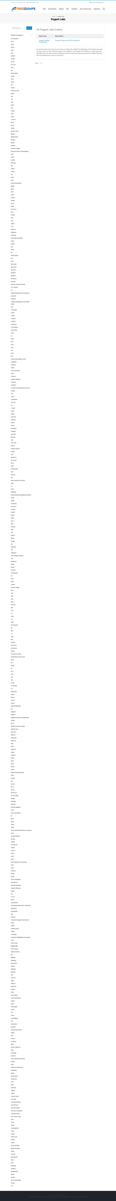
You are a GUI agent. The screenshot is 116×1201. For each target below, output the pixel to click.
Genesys (13, 526)
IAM (12, 593)
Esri (12, 477)
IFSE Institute (14, 625)
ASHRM (13, 215)
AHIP (12, 114)
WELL (12, 1160)
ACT (12, 85)
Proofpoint (14, 934)
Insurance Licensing (16, 654)
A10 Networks (14, 38)
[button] (103, 9)
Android (13, 160)
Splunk (12, 1073)
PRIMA (12, 925)
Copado (13, 391)
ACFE (12, 67)
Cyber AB (13, 417)
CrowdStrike (14, 399)
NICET (12, 819)
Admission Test (15, 90)
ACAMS (13, 59)
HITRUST (13, 570)
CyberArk (13, 420)
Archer (12, 195)
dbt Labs (13, 437)
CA (11, 290)
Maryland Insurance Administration (20, 717)
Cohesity (13, 376)
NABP (12, 758)
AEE (12, 96)
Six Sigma (13, 1041)
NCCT (12, 787)
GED (12, 524)
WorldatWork (14, 1171)
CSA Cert (13, 402)
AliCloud (13, 140)
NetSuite (13, 804)
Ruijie (12, 980)
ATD (12, 226)
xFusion (13, 1177)
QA (11, 954)
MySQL (13, 752)
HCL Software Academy (17, 555)
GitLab (12, 538)
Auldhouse (13, 232)
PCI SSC (13, 897)
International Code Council (18, 657)
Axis (12, 247)
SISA (12, 1035)
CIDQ (12, 333)
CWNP (12, 414)
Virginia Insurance (15, 1148)
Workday (13, 1168)
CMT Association (15, 370)
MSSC (12, 746)
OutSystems (14, 882)
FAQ (38, 2)
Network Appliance (16, 807)
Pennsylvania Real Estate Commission (21, 905)
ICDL (12, 610)
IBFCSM (13, 605)
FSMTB (13, 512)
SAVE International (16, 998)
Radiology (13, 960)
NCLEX (12, 790)
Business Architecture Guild (18, 284)
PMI (12, 914)
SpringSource (14, 1076)
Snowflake (13, 1053)
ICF (12, 613)
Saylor (12, 1004)
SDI (12, 1021)
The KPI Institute (15, 1108)
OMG (12, 868)
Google (13, 541)
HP (11, 576)
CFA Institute (14, 327)
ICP (12, 619)
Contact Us (21, 2)
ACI (12, 70)
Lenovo (13, 700)
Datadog (13, 431)
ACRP (12, 79)
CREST (12, 396)
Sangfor (13, 989)
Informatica (14, 648)
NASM (12, 769)
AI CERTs (13, 119)
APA (12, 166)
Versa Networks (15, 1145)
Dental (12, 446)
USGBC (13, 1134)
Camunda (13, 296)
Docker (13, 451)
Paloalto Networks (16, 888)
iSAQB (12, 665)
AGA (12, 102)
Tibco (12, 1119)
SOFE (12, 1064)
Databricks (13, 428)
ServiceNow (14, 1024)
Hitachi (12, 567)
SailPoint (13, 983)
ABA (12, 53)
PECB (12, 899)
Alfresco (13, 134)
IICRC (12, 636)
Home (44, 9)
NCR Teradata (14, 795)
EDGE (12, 466)
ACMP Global (14, 73)
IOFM (12, 659)
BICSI (12, 261)
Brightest (13, 275)
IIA (11, 628)
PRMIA (12, 931)
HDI (12, 558)
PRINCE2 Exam (15, 928)
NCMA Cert (14, 792)
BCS (12, 258)
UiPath (12, 1125)
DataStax (13, 434)
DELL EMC (13, 443)
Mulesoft (13, 749)
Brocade (13, 281)
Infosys (13, 651)
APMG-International (16, 183)
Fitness (13, 500)
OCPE (12, 856)
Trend (12, 1122)
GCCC (12, 521)
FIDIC (12, 489)
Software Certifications (17, 1067)
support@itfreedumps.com (98, 2)
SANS (12, 992)
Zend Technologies (16, 1180)
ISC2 (12, 671)
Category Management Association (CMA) (20, 303)
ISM (12, 677)
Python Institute (15, 952)
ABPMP (13, 56)
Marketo (13, 714)
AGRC (12, 105)
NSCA (12, 833)
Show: (36, 63)
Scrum (12, 1015)
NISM (12, 821)
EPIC (12, 472)
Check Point (14, 330)
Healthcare (14, 561)
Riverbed (13, 972)
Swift (12, 1085)
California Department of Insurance (20, 293)
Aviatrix (13, 244)
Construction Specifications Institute (20, 388)
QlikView (13, 957)
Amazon (13, 145)
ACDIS (12, 62)
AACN (12, 44)
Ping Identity (14, 911)
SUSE (12, 1082)
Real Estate (14, 963)
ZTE (12, 1186)
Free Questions (52, 9)
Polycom (13, 917)
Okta (12, 865)
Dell (12, 440)
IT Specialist (14, 686)
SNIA (12, 1050)
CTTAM (13, 408)
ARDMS (13, 200)
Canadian (13, 299)
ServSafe (13, 1027)
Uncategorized (15, 1128)
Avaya (12, 241)
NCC (12, 781)
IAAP (12, 590)
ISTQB (12, 683)
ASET (12, 212)
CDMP (12, 313)
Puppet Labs (14, 946)
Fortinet (13, 509)
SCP (12, 1012)
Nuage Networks (15, 836)
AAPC (12, 50)
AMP (12, 154)
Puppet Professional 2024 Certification (67, 40)
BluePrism (13, 270)
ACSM (12, 82)
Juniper (12, 694)
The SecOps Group (16, 1116)
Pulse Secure (14, 943)
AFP (12, 99)
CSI (12, 405)
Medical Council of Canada (18, 726)
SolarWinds (14, 1070)
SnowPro (13, 1056)
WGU (12, 1163)
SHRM (12, 1032)
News (67, 9)
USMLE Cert (14, 1137)
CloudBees (13, 362)
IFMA (12, 622)
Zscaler (13, 1183)
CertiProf (13, 321)
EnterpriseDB (14, 469)
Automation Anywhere (17, 238)
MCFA (12, 723)
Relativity (13, 969)
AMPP (12, 157)
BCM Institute (14, 255)
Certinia (13, 315)
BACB (12, 249)
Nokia (12, 827)
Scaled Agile (14, 1006)
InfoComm (14, 645)
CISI (12, 350)
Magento (13, 712)
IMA (12, 639)
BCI (12, 252)
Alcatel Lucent (14, 131)
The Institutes (14, 1105)
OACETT (13, 850)
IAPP (12, 596)
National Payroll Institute (17, 772)
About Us (14, 2)
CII (11, 336)
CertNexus (13, 324)
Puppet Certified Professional (44, 41)
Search (29, 28)
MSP (12, 743)
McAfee (13, 720)
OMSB (12, 873)
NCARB (13, 778)
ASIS (12, 218)
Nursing (13, 839)
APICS (12, 177)
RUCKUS (13, 978)
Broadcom (13, 278)
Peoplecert (14, 908)
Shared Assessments (16, 1030)
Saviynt (13, 1001)
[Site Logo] (23, 9)
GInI (12, 532)
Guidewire (13, 547)
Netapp (13, 798)
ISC (12, 668)
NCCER (13, 784)
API (12, 174)
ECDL (12, 463)
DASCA (13, 425)
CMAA (12, 367)
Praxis (12, 923)
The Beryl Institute (16, 1102)
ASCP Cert (13, 209)
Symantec (13, 1087)
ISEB (12, 674)
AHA (12, 108)
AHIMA (13, 111)
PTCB (12, 940)
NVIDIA (13, 847)
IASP (12, 599)
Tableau (13, 1090)
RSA (12, 975)
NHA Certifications (15, 813)
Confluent (13, 385)
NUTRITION (14, 845)
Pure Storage (14, 949)
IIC (11, 633)
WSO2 (12, 1174)
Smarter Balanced (15, 1047)
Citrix (12, 353)
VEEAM (13, 1139)
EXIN (12, 483)
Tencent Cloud (15, 1096)
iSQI (12, 680)
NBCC (12, 775)
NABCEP (13, 755)
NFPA (12, 810)
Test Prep (13, 1099)
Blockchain (13, 264)
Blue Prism (13, 267)
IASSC (12, 602)
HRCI (12, 579)
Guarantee (74, 9)
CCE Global (14, 310)
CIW (12, 356)
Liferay (12, 703)
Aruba (12, 206)
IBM (12, 607)
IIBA (12, 631)
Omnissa (13, 871)
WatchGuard (14, 1157)
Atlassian (13, 229)
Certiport (13, 318)
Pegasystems (14, 902)
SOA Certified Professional (18, 1058)
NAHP (12, 764)
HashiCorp (13, 553)
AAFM (12, 47)
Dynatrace (13, 457)
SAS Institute (14, 995)
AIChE (12, 122)
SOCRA (13, 1061)
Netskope (13, 801)
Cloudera (13, 365)
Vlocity (12, 1151)
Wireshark (13, 1165)
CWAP (12, 411)
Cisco (12, 347)
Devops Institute (15, 448)
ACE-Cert (13, 64)
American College (15, 148)
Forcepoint (14, 503)
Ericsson (13, 474)
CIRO (12, 344)
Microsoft (13, 732)
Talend (12, 1093)
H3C (12, 550)
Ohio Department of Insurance (19, 862)
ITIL (12, 688)
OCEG (12, 853)
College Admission (15, 379)
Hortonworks (14, 573)
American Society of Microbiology (19, 151)
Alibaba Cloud (14, 137)
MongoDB (13, 738)
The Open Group (15, 1113)
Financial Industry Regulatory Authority (21, 495)
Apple (12, 189)
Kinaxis (13, 697)
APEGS (12, 171)
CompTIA (13, 382)
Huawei (13, 584)
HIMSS (12, 564)
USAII (12, 1131)
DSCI (12, 454)
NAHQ (12, 766)
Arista (12, 203)
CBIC (12, 307)
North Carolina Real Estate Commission (21, 830)
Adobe (12, 93)
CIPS (12, 341)
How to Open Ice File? (85, 9)
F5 (11, 486)
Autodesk (13, 235)
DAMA (12, 422)
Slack (12, 1044)
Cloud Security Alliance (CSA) (18, 359)
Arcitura (13, 197)
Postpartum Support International (20, 920)
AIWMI (12, 128)
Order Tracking (31, 2)
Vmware (13, 1154)
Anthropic (13, 163)
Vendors (61, 9)
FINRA (12, 498)
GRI (12, 544)
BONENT (13, 273)
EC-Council (13, 460)
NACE (12, 761)
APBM (12, 168)
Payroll (12, 891)
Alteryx (13, 142)
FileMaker (13, 492)
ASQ (12, 221)
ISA (12, 662)
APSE (12, 192)
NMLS (12, 824)
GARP (12, 518)
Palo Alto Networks (16, 885)
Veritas (13, 1142)
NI (11, 816)
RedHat (13, 966)
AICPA (12, 125)
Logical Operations (16, 706)
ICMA (12, 616)
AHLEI (12, 116)
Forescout (13, 506)
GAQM (12, 515)
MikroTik (13, 735)
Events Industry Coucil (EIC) (18, 480)
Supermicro (14, 1079)
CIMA (12, 339)
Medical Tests (14, 729)
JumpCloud (13, 691)
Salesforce (13, 986)
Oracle (12, 876)
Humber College (15, 587)
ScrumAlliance (14, 1018)
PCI (12, 894)
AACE (12, 41)
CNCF (12, 373)
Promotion (97, 9)
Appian (12, 186)
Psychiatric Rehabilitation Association (20, 937)
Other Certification (16, 879)
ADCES (13, 88)
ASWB (12, 223)
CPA (12, 393)
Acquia (12, 76)
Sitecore (13, 1038)
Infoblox (13, 642)
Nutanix (13, 842)
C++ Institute (14, 287)
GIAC (12, 529)
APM (12, 180)
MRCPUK (13, 740)
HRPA (12, 581)
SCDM (12, 1009)
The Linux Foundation (16, 1111)
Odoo (12, 859)
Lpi (11, 709)
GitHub (12, 535)
